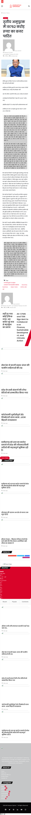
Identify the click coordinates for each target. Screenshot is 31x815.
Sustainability (4, 793)
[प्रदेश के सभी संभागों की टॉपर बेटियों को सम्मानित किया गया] (15, 381)
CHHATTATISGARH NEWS (11, 285)
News (8, 13)
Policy (2, 789)
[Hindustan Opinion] (15, 6)
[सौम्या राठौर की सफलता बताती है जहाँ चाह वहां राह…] (15, 615)
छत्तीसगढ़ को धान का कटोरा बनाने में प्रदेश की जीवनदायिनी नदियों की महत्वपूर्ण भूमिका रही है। (15, 446)
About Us (3, 773)
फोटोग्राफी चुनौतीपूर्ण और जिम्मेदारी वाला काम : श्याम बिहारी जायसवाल (13, 417)
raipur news (14, 287)
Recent (5, 601)
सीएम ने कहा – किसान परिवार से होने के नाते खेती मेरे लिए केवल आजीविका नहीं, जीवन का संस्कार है (14, 541)
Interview (3, 796)
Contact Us (4, 778)
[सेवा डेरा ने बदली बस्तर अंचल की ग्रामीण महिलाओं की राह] (15, 356)
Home (4, 13)
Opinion (3, 788)
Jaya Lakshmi (18, 50)
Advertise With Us (6, 774)
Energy (3, 798)
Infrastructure (4, 791)
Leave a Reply (4, 458)
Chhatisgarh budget (9, 282)
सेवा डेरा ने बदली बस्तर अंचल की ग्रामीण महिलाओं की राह (15, 366)
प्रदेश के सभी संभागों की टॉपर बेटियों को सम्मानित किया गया (14, 391)
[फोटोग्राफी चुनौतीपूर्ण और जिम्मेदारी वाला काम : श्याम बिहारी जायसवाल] (15, 405)
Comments (25, 601)
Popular (14, 601)
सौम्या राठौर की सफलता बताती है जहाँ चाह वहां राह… (15, 627)
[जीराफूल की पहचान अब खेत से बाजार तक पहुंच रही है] (15, 502)
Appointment (4, 795)
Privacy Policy (4, 776)
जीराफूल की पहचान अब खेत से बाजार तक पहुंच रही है (14, 513)
